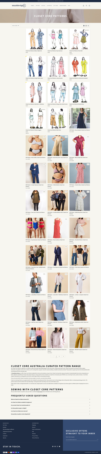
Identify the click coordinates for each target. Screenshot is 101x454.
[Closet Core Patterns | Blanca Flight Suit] (36, 39)
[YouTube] (59, 446)
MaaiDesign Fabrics (91, 452)
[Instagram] (57, 446)
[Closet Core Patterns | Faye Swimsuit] (58, 39)
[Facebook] (52, 446)
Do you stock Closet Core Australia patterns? (20, 405)
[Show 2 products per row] (84, 25)
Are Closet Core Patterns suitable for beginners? (21, 402)
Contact (4, 433)
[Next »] (63, 356)
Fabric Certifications (36, 429)
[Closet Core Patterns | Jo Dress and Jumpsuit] (79, 66)
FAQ (33, 431)
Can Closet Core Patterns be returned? (19, 411)
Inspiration (5, 435)
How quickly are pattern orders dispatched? (20, 414)
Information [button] (35, 423)
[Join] (97, 439)
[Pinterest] (55, 446)
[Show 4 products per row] (88, 25)
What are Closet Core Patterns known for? (20, 399)
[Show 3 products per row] (86, 25)
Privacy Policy (35, 435)
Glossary (34, 433)
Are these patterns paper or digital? (18, 408)
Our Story (5, 425)
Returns (33, 427)
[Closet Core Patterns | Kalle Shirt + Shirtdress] (36, 92)
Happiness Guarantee (7, 431)
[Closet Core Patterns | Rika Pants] (58, 118)
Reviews (4, 427)
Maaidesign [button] (6, 423)
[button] (32, 5)
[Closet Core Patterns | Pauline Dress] (79, 92)
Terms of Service (35, 437)
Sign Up (4, 437)
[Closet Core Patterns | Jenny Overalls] (58, 66)
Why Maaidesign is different (8, 429)
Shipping (34, 425)
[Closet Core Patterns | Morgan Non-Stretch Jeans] (58, 92)
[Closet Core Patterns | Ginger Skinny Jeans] (36, 66)
